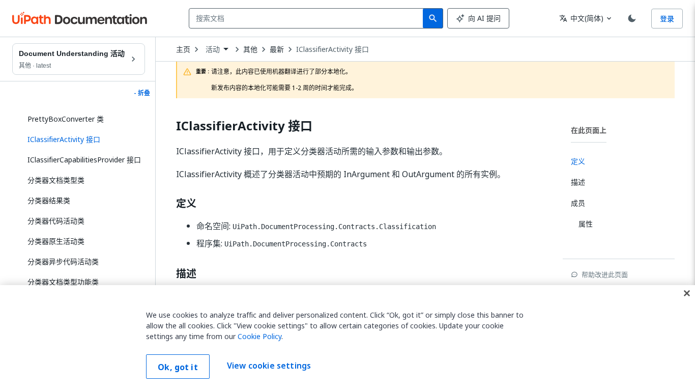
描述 (186, 274)
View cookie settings (269, 365)
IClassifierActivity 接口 (332, 49)
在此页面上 (588, 130)
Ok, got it (178, 367)
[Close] (687, 293)
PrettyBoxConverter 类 (65, 119)
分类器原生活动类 (55, 241)
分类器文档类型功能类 (63, 281)
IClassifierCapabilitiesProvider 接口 (84, 159)
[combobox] (308, 18)
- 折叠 (142, 93)
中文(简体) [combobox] (581, 18)
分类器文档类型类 (55, 180)
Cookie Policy (259, 336)
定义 (186, 204)
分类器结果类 (48, 200)
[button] (82, 139)
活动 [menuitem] (213, 49)
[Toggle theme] (632, 18)
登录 (667, 18)
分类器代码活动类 (55, 220)
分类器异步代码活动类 (63, 261)
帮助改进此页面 (605, 274)
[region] (347, 338)
